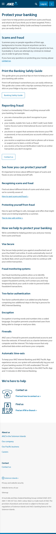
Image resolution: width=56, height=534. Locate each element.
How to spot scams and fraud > (15, 196)
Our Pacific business (10, 446)
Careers (5, 451)
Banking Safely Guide (13, 95)
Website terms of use (10, 488)
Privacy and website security (13, 483)
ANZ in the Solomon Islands (14, 436)
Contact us (8, 157)
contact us (6, 60)
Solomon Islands (11, 478)
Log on (44, 4)
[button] (51, 3)
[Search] (36, 3)
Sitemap (5, 492)
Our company (8, 441)
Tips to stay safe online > (12, 218)
